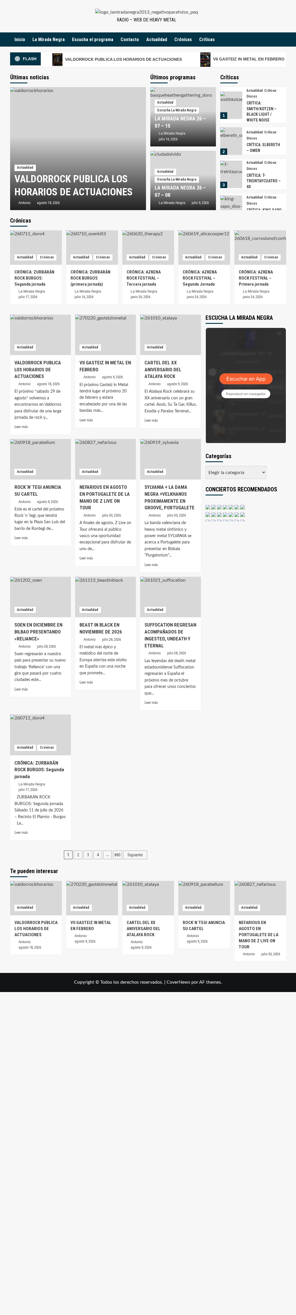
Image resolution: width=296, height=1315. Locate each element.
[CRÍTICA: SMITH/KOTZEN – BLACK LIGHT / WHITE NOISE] (231, 105)
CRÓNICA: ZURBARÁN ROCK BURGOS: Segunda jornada (34, 278)
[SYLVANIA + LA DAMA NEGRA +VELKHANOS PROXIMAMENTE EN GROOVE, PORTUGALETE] (170, 459)
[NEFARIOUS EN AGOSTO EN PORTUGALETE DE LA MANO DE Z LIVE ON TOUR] (105, 459)
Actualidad (156, 39)
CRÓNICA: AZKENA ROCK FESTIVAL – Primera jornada (256, 278)
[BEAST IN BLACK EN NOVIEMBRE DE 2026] (105, 597)
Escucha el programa (92, 39)
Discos (252, 96)
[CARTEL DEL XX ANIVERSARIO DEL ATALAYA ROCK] (170, 335)
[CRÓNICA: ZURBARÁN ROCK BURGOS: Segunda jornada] (36, 247)
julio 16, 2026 (168, 139)
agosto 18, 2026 (48, 203)
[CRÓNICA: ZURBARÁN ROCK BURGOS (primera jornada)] (92, 247)
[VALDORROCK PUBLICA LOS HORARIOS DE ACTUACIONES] (78, 148)
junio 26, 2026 (140, 297)
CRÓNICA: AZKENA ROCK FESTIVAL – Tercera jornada (144, 278)
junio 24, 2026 (196, 297)
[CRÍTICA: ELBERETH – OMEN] (231, 141)
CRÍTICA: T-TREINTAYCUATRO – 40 (264, 181)
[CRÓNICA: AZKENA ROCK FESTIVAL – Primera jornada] (260, 247)
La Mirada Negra (48, 39)
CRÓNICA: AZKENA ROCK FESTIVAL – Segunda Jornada (200, 278)
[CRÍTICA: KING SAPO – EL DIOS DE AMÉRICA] (231, 209)
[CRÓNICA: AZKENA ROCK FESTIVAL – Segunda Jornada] (204, 247)
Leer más (21, 427)
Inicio (19, 39)
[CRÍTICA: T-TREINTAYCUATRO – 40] (231, 174)
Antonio (24, 203)
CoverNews (178, 982)
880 (117, 855)
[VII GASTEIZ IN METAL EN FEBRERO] (105, 335)
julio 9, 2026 (200, 203)
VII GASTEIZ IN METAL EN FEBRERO (248, 59)
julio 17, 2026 (27, 297)
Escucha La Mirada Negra (176, 110)
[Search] (282, 39)
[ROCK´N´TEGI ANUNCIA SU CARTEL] (40, 459)
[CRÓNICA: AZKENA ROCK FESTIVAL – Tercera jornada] (148, 247)
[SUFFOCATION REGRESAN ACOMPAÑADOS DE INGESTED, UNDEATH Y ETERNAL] (170, 597)
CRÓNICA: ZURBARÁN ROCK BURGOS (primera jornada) (90, 278)
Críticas (207, 39)
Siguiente (135, 855)
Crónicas (183, 39)
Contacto (130, 39)
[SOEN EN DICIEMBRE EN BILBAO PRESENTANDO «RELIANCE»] (40, 597)
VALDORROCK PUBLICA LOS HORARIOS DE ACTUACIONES (123, 59)
